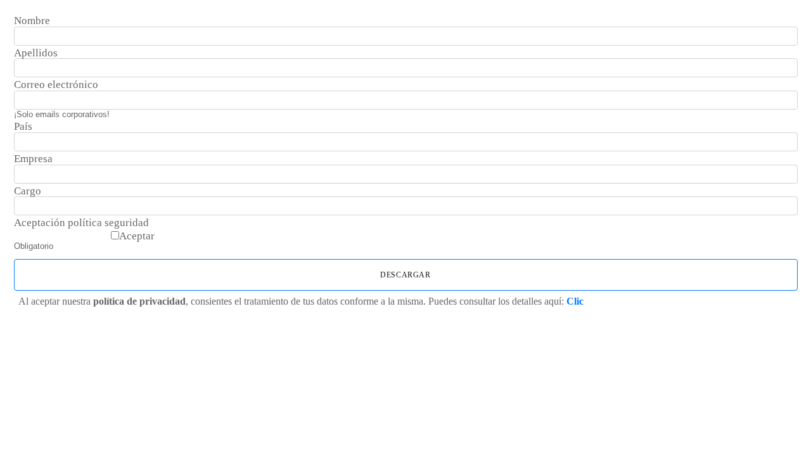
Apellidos (36, 53)
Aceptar (137, 236)
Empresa (33, 159)
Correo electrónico (56, 85)
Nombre (32, 21)
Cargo (27, 191)
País (23, 127)
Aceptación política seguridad (81, 223)
